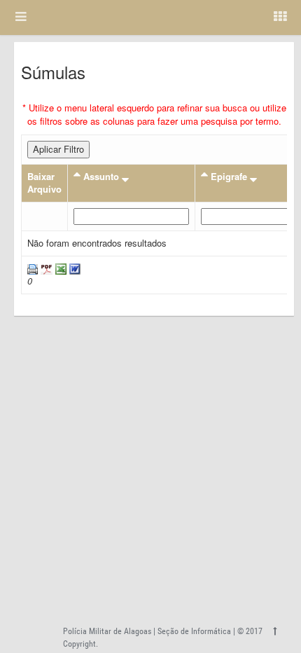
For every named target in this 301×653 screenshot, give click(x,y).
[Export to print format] (32, 268)
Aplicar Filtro (58, 149)
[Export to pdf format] (45, 268)
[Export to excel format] (59, 268)
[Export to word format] (73, 268)
